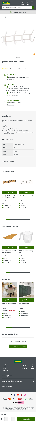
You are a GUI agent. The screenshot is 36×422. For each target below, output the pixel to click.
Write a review (23, 69)
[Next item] (33, 12)
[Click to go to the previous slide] (3, 219)
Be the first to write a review (18, 346)
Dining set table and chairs (9, 303)
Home (3, 17)
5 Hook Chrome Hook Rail (26, 196)
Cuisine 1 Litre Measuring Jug (26, 251)
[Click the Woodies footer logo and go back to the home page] (18, 361)
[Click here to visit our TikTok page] (11, 395)
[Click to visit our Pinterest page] (21, 395)
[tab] (16, 57)
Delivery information (13, 95)
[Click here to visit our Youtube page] (18, 395)
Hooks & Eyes (9, 17)
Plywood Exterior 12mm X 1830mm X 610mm (9, 251)
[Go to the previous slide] (1, 37)
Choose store (10, 79)
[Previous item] (3, 12)
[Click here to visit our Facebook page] (14, 395)
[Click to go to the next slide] (32, 219)
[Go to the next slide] (34, 37)
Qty (2, 419)
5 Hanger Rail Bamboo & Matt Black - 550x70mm (8, 196)
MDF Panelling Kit (24, 303)
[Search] (32, 7)
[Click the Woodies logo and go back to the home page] (6, 3)
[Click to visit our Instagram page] (25, 395)
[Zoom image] (34, 54)
